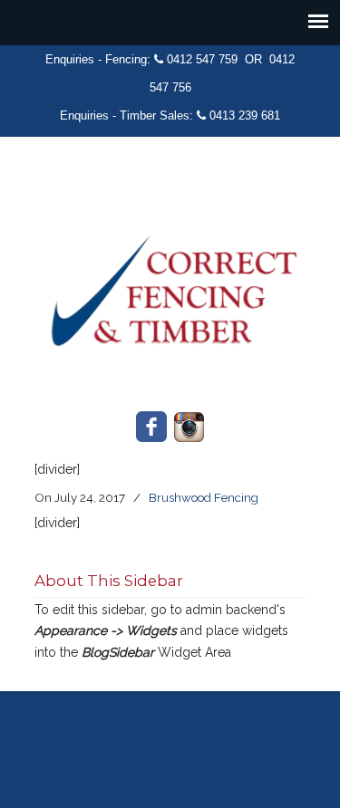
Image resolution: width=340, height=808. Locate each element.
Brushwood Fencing (203, 497)
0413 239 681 (244, 115)
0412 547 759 (202, 59)
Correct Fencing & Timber (170, 277)
